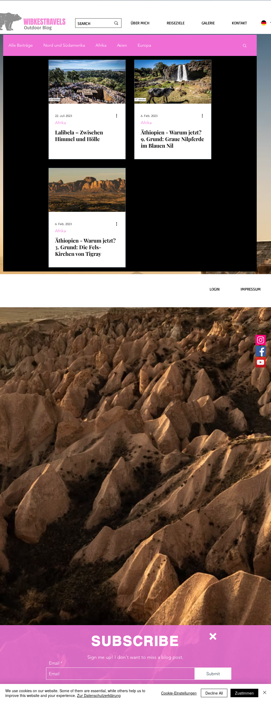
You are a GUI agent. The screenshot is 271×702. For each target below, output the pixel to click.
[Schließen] (264, 693)
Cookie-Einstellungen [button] (179, 693)
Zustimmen (244, 693)
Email (54, 663)
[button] (212, 636)
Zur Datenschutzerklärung (99, 695)
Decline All (214, 693)
